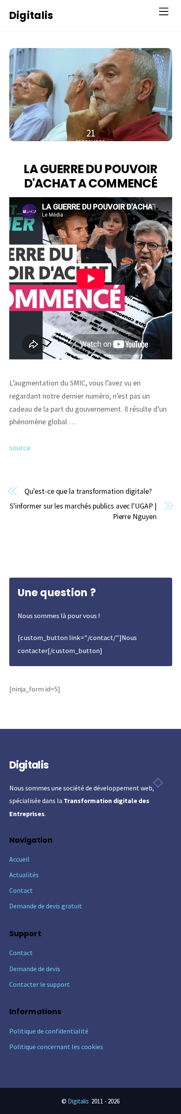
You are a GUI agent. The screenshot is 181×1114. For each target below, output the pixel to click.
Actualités (24, 874)
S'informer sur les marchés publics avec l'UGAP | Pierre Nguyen (83, 511)
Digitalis (78, 1101)
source (19, 448)
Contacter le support (39, 984)
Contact (21, 890)
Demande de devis (34, 968)
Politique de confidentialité (48, 1031)
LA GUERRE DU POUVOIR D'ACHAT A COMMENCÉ (90, 176)
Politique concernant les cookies (56, 1046)
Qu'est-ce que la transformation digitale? (88, 491)
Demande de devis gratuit (45, 906)
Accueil (19, 859)
